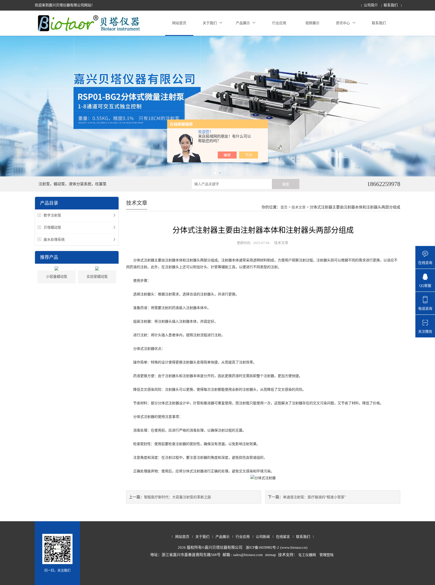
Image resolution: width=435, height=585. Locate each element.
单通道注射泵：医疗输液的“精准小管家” (314, 497)
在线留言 (283, 537)
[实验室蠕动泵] (97, 268)
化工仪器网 (307, 555)
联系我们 (391, 5)
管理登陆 (326, 555)
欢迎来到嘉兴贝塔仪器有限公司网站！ (65, 5)
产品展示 (243, 23)
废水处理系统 (54, 239)
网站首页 (179, 23)
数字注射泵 (52, 215)
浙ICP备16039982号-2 (262, 547)
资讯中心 (343, 23)
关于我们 (210, 23)
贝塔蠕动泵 (52, 227)
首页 (283, 207)
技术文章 (299, 207)
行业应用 (279, 23)
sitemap (270, 555)
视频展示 (312, 23)
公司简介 (371, 5)
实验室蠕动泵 (97, 277)
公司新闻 (263, 537)
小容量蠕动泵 (56, 277)
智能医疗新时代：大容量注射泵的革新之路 (177, 497)
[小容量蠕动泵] (57, 268)
